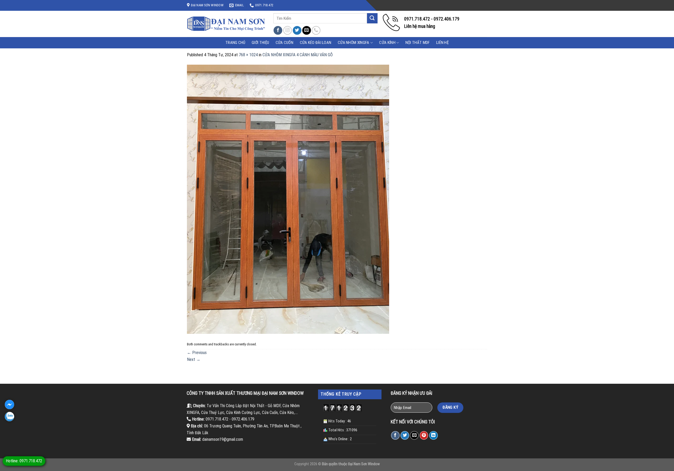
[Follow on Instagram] (287, 30)
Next (193, 359)
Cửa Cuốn (284, 42)
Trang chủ (235, 42)
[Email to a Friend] (414, 435)
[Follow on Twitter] (297, 30)
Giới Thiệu (260, 42)
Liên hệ (442, 42)
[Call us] (316, 30)
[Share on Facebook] (395, 435)
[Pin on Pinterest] (424, 435)
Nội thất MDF (417, 42)
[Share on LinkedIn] (433, 435)
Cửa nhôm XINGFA (353, 42)
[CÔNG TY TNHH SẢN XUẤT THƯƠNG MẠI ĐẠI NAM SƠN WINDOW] (226, 24)
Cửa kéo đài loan (315, 42)
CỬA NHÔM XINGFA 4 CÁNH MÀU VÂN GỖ (297, 54)
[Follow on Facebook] (278, 30)
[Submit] (372, 18)
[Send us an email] (306, 30)
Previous (197, 352)
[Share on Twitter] (404, 435)
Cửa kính (387, 42)
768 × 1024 (248, 54)
